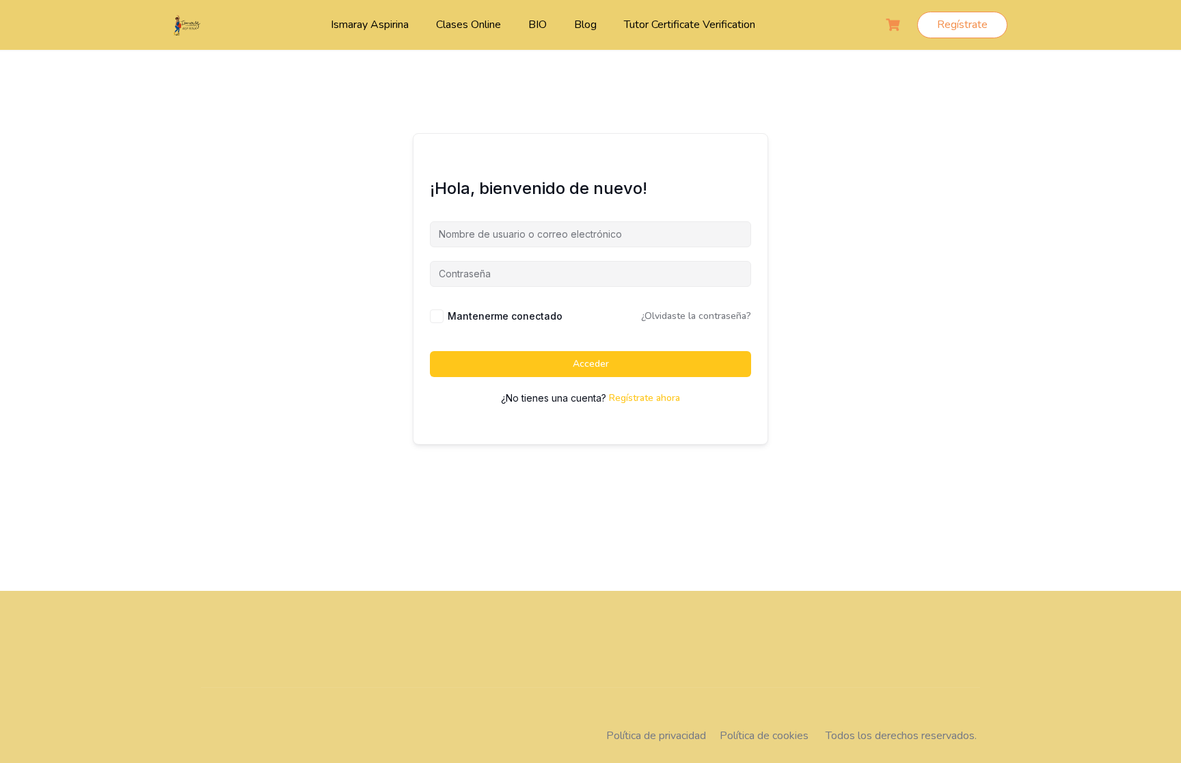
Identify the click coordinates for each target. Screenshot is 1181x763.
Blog (585, 24)
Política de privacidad (656, 735)
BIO (537, 24)
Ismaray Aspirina (370, 24)
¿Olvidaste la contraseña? (696, 315)
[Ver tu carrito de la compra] (895, 24)
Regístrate (962, 24)
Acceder (591, 363)
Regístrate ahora (644, 397)
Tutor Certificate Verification (689, 24)
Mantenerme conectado (505, 316)
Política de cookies (764, 735)
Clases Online (468, 24)
